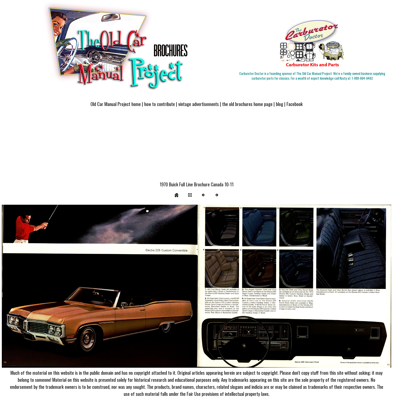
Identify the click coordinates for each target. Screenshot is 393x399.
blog (279, 103)
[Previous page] (80, 286)
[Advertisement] (196, 147)
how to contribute (159, 103)
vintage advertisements (198, 103)
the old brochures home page (247, 103)
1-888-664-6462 (362, 78)
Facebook (295, 103)
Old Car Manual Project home (116, 103)
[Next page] (274, 286)
